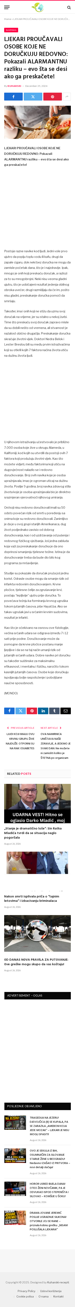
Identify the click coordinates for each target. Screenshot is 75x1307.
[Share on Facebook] (13, 97)
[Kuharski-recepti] (37, 7)
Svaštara (11, 30)
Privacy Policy (26, 1291)
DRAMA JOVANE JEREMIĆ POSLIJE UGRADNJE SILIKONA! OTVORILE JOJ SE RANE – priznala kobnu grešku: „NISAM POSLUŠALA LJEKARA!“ (49, 1221)
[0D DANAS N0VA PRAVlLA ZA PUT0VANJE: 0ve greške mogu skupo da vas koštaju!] (37, 934)
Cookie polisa (25, 1296)
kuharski (14, 85)
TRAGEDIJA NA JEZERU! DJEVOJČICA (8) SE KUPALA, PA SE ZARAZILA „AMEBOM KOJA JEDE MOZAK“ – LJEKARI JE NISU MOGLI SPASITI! (49, 1126)
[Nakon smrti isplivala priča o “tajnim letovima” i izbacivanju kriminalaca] (37, 871)
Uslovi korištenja (50, 1291)
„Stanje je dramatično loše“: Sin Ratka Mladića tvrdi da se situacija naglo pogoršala (33, 833)
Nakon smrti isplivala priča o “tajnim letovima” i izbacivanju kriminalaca (31, 899)
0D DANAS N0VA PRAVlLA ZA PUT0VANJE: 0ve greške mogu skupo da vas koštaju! (36, 962)
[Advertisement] (37, 209)
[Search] (68, 7)
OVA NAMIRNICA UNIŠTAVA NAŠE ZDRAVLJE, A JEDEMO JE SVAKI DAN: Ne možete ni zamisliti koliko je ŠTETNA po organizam (56, 746)
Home (7, 19)
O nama (44, 1296)
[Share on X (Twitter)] (33, 97)
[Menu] (7, 7)
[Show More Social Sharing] (67, 97)
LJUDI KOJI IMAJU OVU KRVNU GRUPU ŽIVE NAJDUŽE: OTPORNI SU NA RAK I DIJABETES (20, 741)
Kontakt (58, 1296)
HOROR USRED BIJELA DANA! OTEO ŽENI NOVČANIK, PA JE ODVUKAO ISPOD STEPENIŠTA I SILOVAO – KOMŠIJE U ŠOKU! (49, 1190)
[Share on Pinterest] (52, 97)
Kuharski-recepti (58, 1282)
